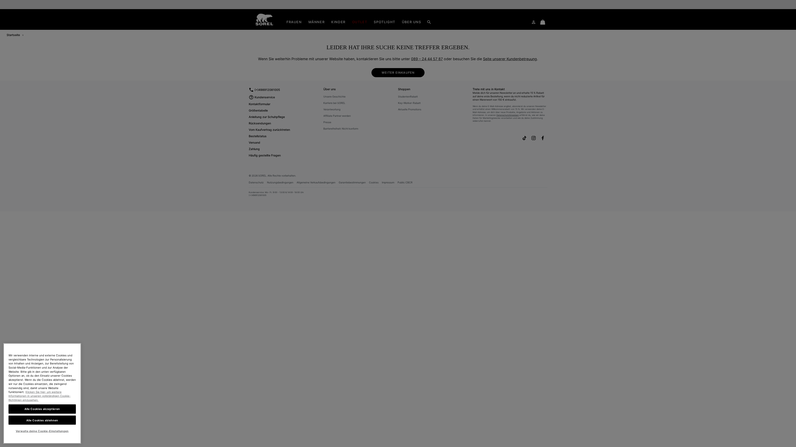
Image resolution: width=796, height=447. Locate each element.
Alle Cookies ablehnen (42, 420)
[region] (42, 393)
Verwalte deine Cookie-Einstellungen (42, 431)
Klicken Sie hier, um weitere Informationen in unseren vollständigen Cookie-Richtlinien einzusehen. (39, 396)
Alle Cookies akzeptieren (42, 409)
